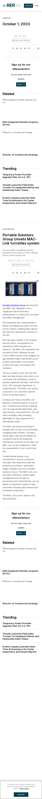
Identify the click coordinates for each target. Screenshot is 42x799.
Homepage (7, 18)
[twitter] (21, 48)
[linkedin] (17, 48)
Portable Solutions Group (14, 305)
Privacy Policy (24, 788)
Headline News (8, 229)
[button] (4, 5)
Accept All (21, 794)
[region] (21, 790)
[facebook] (13, 48)
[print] (38, 48)
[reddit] (25, 48)
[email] (29, 48)
